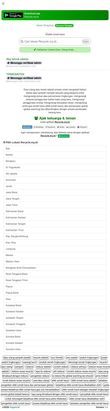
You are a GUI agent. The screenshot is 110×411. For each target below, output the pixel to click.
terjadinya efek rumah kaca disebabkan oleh (78, 385)
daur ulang (6, 366)
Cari (85, 41)
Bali (8, 148)
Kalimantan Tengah (15, 223)
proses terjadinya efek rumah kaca (50, 403)
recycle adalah (40, 357)
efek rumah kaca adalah (84, 380)
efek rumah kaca (60, 380)
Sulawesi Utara (13, 330)
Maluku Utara (12, 261)
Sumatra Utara (13, 349)
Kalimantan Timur (15, 230)
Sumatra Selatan (14, 343)
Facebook (51, 127)
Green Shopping (45, 25)
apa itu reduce (43, 371)
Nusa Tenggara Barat (16, 273)
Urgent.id (15, 407)
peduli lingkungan (89, 357)
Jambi (9, 186)
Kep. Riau (11, 242)
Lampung (10, 248)
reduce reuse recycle (22, 371)
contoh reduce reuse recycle (81, 371)
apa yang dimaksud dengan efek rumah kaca (54, 394)
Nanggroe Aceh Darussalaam (21, 267)
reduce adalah (43, 366)
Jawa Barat (11, 192)
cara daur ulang (41, 380)
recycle (103, 362)
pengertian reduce (40, 375)
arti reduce (58, 371)
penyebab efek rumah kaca (94, 394)
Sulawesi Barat (13, 305)
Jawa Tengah (12, 198)
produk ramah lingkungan (52, 362)
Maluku (9, 255)
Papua (9, 286)
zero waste (71, 357)
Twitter (61, 127)
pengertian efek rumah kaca (16, 403)
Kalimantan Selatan (16, 217)
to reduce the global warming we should (72, 375)
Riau (8, 299)
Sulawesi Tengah (14, 317)
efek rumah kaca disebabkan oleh (87, 398)
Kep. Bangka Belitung (17, 236)
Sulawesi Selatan (15, 311)
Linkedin (71, 127)
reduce (29, 366)
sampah (19, 366)
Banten (9, 154)
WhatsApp (39, 127)
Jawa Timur (12, 205)
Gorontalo (11, 179)
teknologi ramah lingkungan (82, 362)
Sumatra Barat (13, 336)
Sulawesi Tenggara (15, 324)
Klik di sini (64, 136)
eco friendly (57, 357)
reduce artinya (78, 366)
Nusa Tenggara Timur (17, 280)
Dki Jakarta (11, 173)
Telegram (83, 127)
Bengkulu (10, 161)
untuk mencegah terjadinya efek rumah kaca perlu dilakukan (36, 398)
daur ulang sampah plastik (17, 357)
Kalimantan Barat (14, 211)
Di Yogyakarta (13, 167)
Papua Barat (12, 292)
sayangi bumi (30, 362)
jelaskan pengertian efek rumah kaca (89, 403)
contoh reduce (61, 366)
